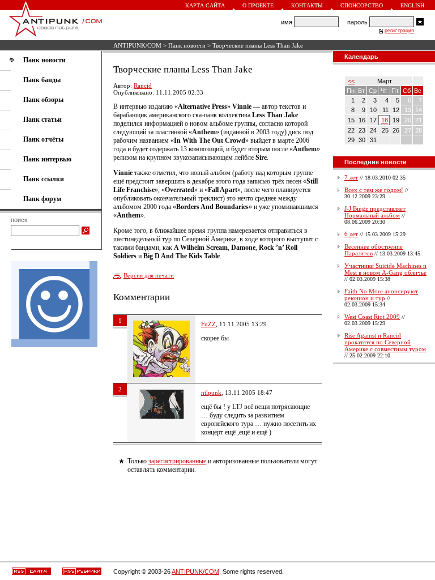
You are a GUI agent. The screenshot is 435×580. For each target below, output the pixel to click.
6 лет (351, 234)
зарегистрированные (177, 461)
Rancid (143, 85)
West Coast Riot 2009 (372, 316)
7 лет (351, 177)
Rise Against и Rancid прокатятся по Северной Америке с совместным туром (385, 342)
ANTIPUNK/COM (137, 45)
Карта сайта (205, 5)
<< (351, 81)
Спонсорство (361, 5)
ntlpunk (211, 392)
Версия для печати (148, 275)
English (412, 5)
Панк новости (187, 45)
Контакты (307, 5)
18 (384, 120)
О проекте (258, 5)
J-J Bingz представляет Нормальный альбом (375, 212)
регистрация (399, 30)
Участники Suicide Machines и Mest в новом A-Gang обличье (385, 269)
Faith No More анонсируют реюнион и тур (381, 294)
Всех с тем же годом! (373, 189)
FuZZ (208, 324)
